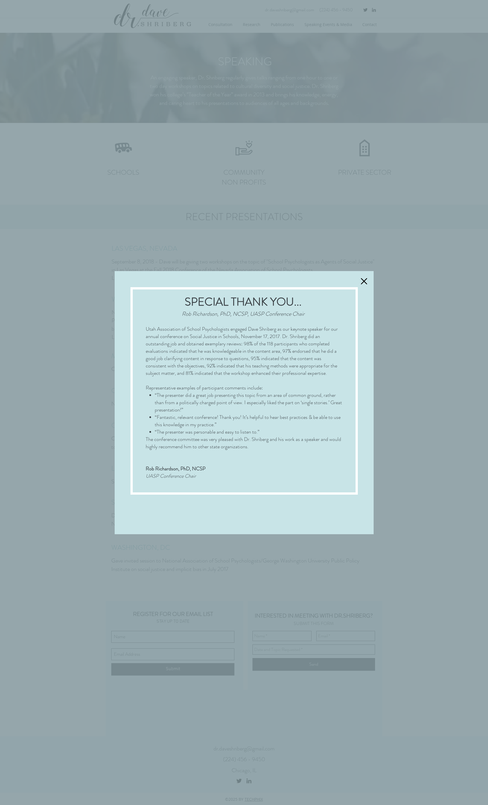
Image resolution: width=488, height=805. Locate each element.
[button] (364, 281)
